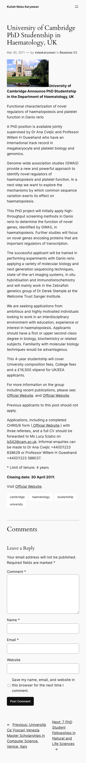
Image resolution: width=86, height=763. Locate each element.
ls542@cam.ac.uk (22, 442)
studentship (65, 497)
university (16, 504)
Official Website (20, 395)
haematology (41, 497)
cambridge (17, 497)
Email (13, 640)
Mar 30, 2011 (16, 52)
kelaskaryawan (45, 52)
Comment (16, 572)
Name (13, 620)
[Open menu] (76, 6)
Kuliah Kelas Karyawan (23, 6)
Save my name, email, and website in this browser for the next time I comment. (43, 685)
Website (13, 660)
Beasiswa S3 (68, 52)
